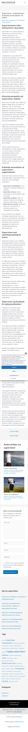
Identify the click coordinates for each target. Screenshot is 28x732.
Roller (8, 676)
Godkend (14, 367)
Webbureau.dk (19, 721)
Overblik (5, 497)
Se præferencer (14, 375)
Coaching (11, 645)
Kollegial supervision (16, 471)
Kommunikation (19, 663)
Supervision (5, 20)
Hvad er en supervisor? (11, 494)
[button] (26, 353)
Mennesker (8, 668)
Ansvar (3, 640)
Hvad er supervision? (10, 468)
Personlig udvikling (17, 671)
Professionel (11, 673)
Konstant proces (5, 666)
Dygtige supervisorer (6, 648)
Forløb (4, 658)
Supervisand (8, 678)
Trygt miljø (13, 678)
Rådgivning (11, 676)
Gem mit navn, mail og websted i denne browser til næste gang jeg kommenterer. (13, 565)
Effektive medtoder (14, 648)
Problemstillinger (5, 673)
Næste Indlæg (14, 435)
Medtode (3, 668)
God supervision (7, 471)
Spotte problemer (12, 497)
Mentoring (13, 668)
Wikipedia (19, 717)
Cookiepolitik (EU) (14, 702)
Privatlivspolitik (14, 704)
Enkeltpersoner (21, 648)
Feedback (5, 655)
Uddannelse (18, 678)
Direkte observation (17, 645)
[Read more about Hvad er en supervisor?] (14, 484)
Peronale (3, 671)
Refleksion (4, 676)
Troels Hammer (17, 711)
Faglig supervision (19, 470)
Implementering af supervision (7, 660)
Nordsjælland (19, 668)
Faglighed (4, 652)
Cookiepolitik (13, 378)
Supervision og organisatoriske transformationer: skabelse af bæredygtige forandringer (11, 606)
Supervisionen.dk (8, 2)
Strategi (3, 678)
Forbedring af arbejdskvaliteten (15, 655)
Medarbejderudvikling (19, 666)
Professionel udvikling (19, 673)
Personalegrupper (9, 671)
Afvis (14, 371)
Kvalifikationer (18, 496)
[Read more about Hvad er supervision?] (14, 458)
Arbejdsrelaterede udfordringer (19, 643)
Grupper (15, 658)
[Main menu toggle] (25, 2)
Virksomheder (11, 681)
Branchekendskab (5, 645)
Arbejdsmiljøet (10, 640)
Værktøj (16, 681)
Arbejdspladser (7, 643)
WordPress (17, 726)
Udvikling (5, 681)
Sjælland (16, 676)
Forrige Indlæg (14, 431)
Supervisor (12, 20)
